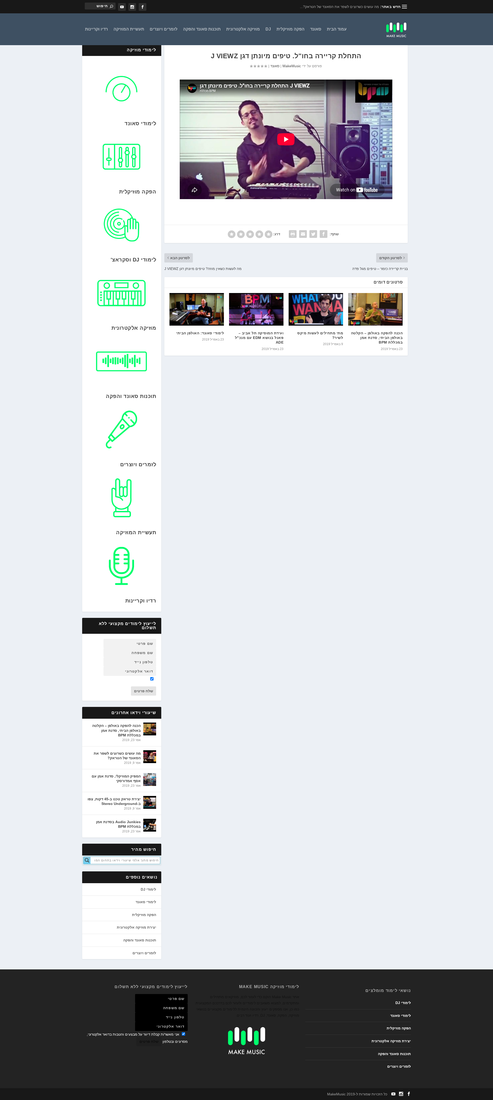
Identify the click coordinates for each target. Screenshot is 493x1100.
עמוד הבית (337, 29)
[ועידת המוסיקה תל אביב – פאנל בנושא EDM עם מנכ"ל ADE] (256, 309)
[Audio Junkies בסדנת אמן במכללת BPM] (149, 825)
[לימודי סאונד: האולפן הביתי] (196, 309)
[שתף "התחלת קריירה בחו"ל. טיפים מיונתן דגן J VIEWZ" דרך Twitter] (313, 234)
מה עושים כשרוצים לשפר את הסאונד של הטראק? (117, 755)
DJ (268, 29)
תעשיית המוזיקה (128, 29)
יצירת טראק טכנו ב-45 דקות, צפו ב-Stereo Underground (114, 801)
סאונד (315, 29)
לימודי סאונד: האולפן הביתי (200, 333)
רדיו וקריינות (96, 29)
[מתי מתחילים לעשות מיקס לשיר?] (316, 309)
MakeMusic (291, 66)
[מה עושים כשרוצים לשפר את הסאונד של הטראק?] (149, 756)
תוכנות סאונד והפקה (202, 29)
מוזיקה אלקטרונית (243, 29)
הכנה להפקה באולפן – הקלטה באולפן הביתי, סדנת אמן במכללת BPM (377, 337)
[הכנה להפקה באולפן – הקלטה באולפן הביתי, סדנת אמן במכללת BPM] (375, 309)
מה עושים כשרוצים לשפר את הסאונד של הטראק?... (339, 7)
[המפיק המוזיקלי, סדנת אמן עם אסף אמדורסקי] (149, 779)
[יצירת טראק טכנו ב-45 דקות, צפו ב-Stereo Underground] (149, 802)
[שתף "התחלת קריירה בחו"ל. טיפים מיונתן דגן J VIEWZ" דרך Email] (303, 234)
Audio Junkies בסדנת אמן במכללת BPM (118, 824)
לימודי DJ (148, 889)
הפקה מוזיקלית (291, 29)
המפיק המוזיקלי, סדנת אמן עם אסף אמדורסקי (116, 778)
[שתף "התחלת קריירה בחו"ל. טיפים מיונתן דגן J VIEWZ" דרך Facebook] (323, 234)
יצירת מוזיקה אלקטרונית (136, 927)
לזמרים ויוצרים (163, 29)
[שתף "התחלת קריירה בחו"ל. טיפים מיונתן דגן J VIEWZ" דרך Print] (293, 234)
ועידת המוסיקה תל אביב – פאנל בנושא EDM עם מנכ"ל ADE (259, 337)
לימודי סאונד (146, 902)
